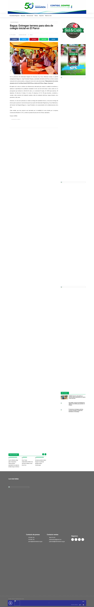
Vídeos (36, 15)
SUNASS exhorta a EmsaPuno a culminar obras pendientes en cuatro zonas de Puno (77, 397)
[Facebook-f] (72, 539)
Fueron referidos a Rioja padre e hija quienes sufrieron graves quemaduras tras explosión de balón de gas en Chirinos (13, 463)
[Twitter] (76, 539)
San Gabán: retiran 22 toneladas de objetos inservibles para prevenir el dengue (77, 404)
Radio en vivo (48, 15)
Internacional (30, 15)
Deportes (41, 15)
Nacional (23, 15)
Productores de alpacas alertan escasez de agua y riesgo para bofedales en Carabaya (76, 410)
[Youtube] (79, 539)
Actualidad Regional (14, 15)
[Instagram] (82, 539)
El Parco (18, 119)
